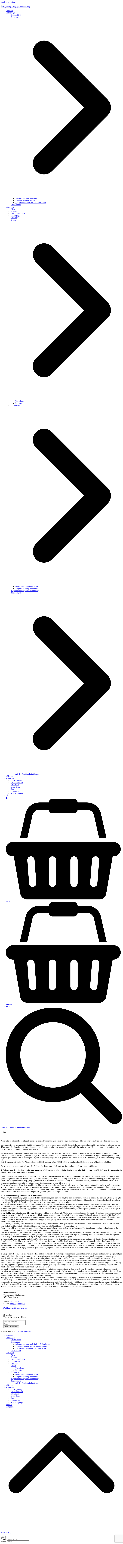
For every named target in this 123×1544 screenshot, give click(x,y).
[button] (15, 1127)
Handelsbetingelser (24, 1331)
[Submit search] (30, 1539)
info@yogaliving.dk (17, 1304)
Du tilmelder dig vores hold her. (15, 1308)
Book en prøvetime (8, 2)
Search (3, 1539)
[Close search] (1, 1535)
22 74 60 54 (14, 1301)
